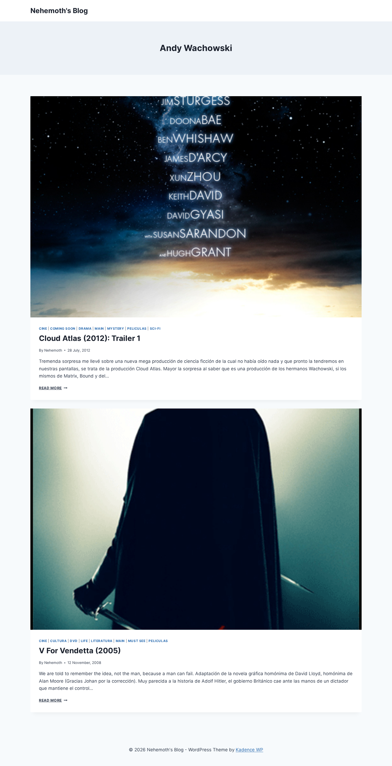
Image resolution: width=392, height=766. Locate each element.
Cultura (58, 641)
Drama (85, 328)
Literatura (102, 641)
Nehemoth (53, 350)
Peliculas (136, 328)
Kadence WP (249, 749)
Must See (137, 641)
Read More (53, 388)
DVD (74, 641)
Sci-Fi (155, 328)
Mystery (115, 328)
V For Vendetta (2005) (80, 650)
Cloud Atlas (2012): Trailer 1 (90, 338)
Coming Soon (62, 328)
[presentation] (196, 206)
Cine (43, 328)
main (99, 328)
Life (84, 641)
